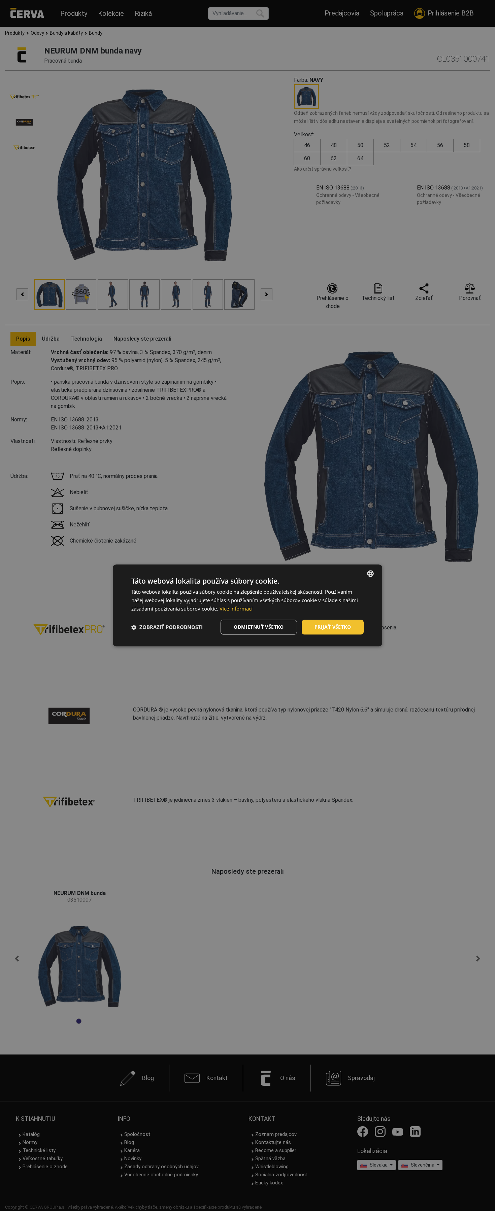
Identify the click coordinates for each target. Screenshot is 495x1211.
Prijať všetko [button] (333, 627)
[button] (167, 627)
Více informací (236, 608)
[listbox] (370, 573)
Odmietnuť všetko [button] (259, 627)
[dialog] (247, 605)
